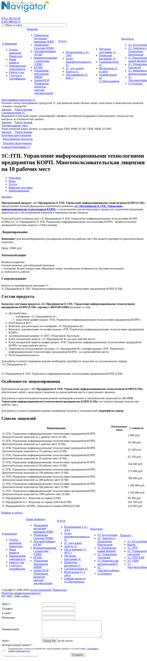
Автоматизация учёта (14, 125)
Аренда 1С (70, 546)
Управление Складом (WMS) (43, 536)
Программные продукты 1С (18, 99)
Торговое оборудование (17, 143)
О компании (9, 533)
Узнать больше (23, 109)
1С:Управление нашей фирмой (106, 549)
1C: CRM (133, 560)
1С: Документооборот (108, 569)
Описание (15, 177)
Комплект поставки (21, 187)
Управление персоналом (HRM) (40, 564)
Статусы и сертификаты (17, 567)
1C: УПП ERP (135, 557)
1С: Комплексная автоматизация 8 (107, 562)
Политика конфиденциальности (21, 593)
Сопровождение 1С (13, 112)
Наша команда (14, 551)
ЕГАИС (38, 557)
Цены (12, 181)
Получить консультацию (16, 135)
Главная (6, 147)
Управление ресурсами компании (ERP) (43, 528)
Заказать (6, 109)
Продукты (96, 528)
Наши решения (35, 519)
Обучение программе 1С (72, 557)
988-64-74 (10, 21)
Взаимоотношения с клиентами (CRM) (44, 551)
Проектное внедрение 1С (72, 564)
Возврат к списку (12, 512)
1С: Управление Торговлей (107, 556)
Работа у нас (16, 562)
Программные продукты (18, 138)
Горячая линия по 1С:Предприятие (75, 580)
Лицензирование (19, 190)
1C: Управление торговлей (137, 553)
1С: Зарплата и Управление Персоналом (106, 541)
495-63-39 (10, 18)
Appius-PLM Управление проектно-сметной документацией (42, 577)
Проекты (125, 535)
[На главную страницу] (25, 11)
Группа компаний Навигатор (15, 543)
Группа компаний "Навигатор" (49, 589)
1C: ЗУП (132, 547)
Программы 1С (21, 147)
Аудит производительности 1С (76, 536)
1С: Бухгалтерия (107, 534)
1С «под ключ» (73, 543)
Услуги (13, 184)
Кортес (131, 544)
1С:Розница (104, 573)
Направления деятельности (17, 557)
